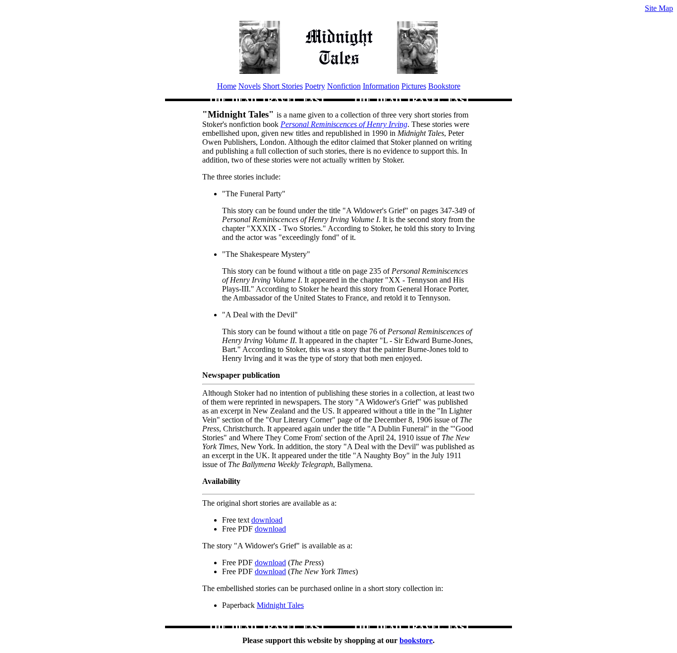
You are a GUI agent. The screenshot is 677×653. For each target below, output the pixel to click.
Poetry (315, 86)
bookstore (416, 640)
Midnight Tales (280, 605)
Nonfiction (344, 86)
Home (226, 86)
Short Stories (283, 86)
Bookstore (444, 86)
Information (381, 86)
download (266, 520)
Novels (249, 86)
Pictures (413, 86)
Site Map (659, 8)
